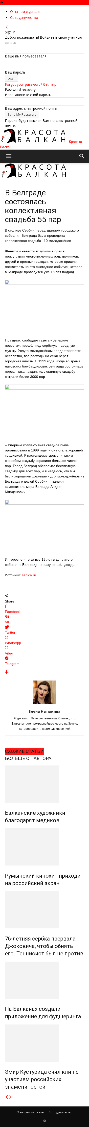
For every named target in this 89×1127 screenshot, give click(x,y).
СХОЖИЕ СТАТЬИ (24, 751)
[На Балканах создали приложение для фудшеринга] (44, 980)
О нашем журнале (25, 11)
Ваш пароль (15, 72)
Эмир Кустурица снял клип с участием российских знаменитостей (42, 1079)
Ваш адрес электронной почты (31, 108)
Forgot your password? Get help (30, 84)
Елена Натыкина (44, 711)
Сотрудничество (24, 17)
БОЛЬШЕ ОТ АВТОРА (28, 758)
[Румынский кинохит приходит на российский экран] (44, 846)
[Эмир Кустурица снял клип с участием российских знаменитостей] (44, 1043)
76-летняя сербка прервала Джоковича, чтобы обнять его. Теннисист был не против (44, 946)
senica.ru (29, 575)
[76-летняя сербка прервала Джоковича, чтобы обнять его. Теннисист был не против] (44, 909)
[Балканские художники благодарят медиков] (44, 784)
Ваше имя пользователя (25, 56)
